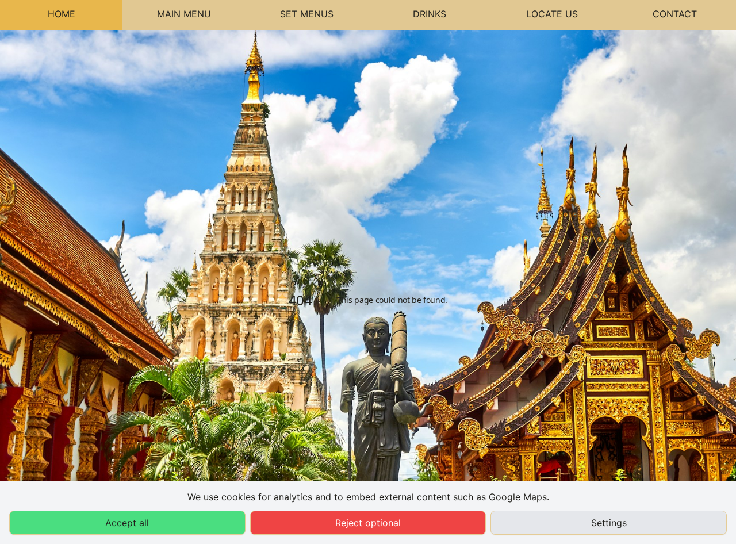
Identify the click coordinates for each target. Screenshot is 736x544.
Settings (609, 522)
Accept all (127, 522)
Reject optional (368, 522)
